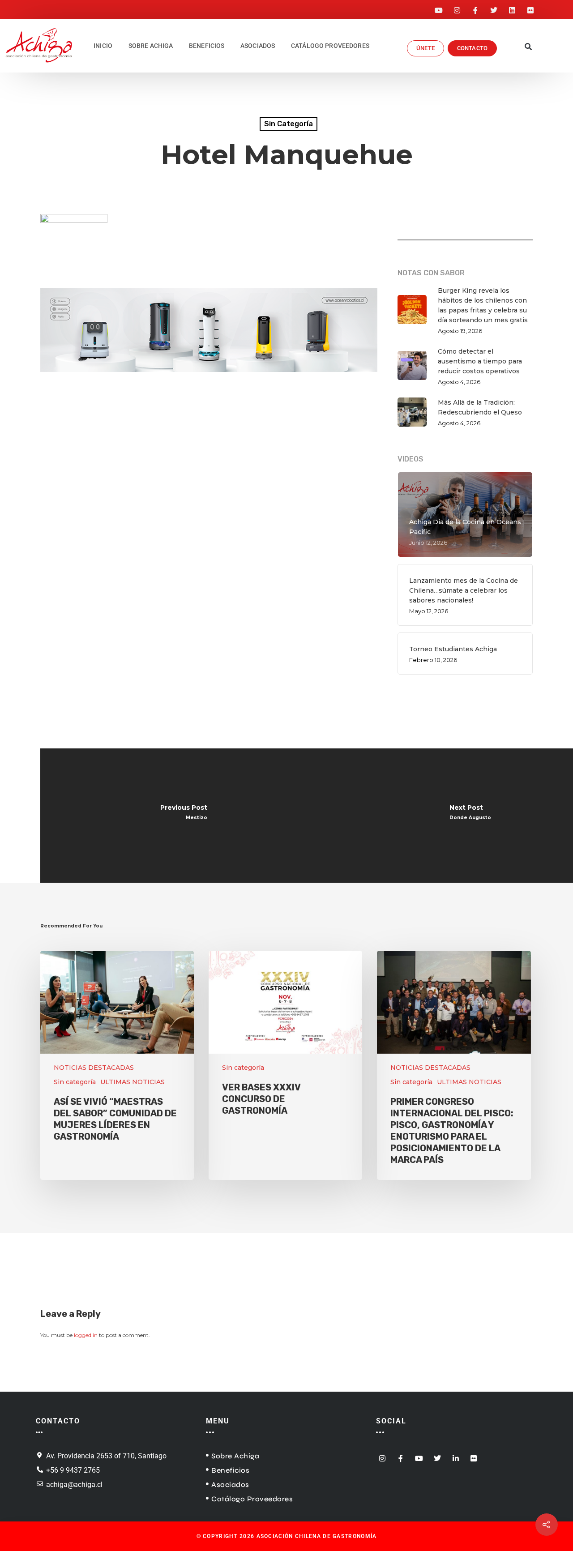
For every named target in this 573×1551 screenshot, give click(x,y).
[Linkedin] (512, 7)
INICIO (103, 45)
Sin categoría (288, 124)
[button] (528, 48)
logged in (86, 1335)
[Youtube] (438, 7)
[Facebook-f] (475, 7)
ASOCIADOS (257, 45)
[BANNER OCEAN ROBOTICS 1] (208, 376)
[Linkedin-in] (455, 1455)
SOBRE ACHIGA (150, 45)
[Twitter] (493, 7)
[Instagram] (457, 7)
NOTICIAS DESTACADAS (94, 1068)
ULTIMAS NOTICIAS (132, 1082)
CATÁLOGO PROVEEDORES (330, 45)
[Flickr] (530, 7)
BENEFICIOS (207, 45)
